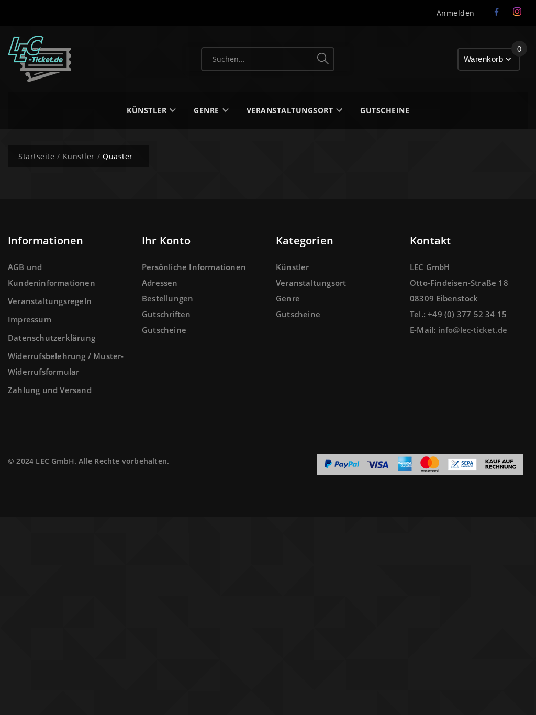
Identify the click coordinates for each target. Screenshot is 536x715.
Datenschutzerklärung (51, 337)
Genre (288, 298)
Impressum (29, 319)
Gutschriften (166, 314)
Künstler (292, 267)
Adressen (160, 282)
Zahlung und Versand (50, 390)
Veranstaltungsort (311, 282)
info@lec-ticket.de (473, 330)
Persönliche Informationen (194, 267)
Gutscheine (164, 330)
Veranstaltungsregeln (50, 301)
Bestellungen (167, 298)
